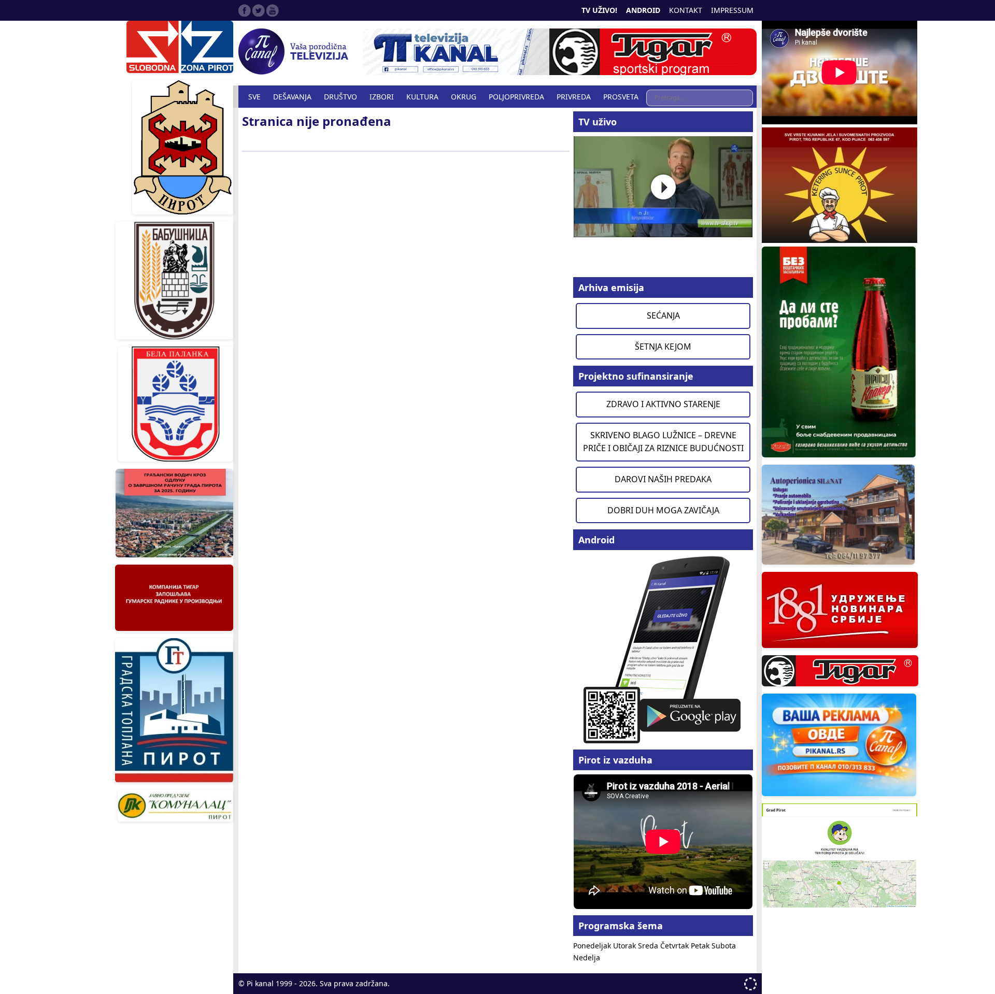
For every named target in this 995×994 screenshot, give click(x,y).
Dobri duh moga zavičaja (663, 510)
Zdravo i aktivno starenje (663, 404)
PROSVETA (620, 97)
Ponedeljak (593, 945)
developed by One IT (750, 983)
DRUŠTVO (340, 97)
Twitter (258, 10)
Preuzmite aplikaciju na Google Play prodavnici (663, 648)
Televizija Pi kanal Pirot (295, 51)
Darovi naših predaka (663, 479)
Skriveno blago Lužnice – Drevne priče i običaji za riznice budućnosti (663, 441)
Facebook (244, 10)
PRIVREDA (574, 97)
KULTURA (422, 97)
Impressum (732, 10)
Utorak (625, 945)
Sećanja (663, 315)
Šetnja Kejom (663, 346)
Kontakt (685, 10)
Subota (724, 945)
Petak (701, 945)
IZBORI (381, 97)
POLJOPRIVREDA (516, 97)
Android (643, 10)
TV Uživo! (599, 10)
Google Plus (272, 10)
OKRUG (463, 97)
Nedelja (586, 957)
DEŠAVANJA (292, 97)
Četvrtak (675, 945)
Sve (254, 97)
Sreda (649, 945)
